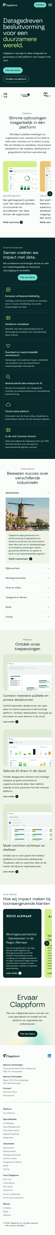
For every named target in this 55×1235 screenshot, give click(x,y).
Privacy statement (11, 1194)
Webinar (7, 1215)
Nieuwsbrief (8, 1095)
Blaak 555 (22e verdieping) (16, 1080)
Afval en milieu (10, 1158)
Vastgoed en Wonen (12, 1162)
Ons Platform (9, 1113)
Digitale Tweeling (11, 1134)
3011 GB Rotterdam (12, 1083)
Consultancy (9, 1183)
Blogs (5, 1211)
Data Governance (11, 1130)
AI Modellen (8, 1123)
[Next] (49, 193)
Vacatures (8, 1190)
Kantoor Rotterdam (13, 1076)
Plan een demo (10, 1092)
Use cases (8, 1186)
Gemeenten (8, 1147)
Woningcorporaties (12, 1155)
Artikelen (7, 1208)
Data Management (11, 1126)
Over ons (7, 1179)
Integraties (8, 1137)
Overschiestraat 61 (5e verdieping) (19, 1068)
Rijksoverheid (9, 1151)
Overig (6, 1169)
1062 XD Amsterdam (12, 1071)
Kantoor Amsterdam (13, 1065)
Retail (5, 1165)
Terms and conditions (13, 1197)
